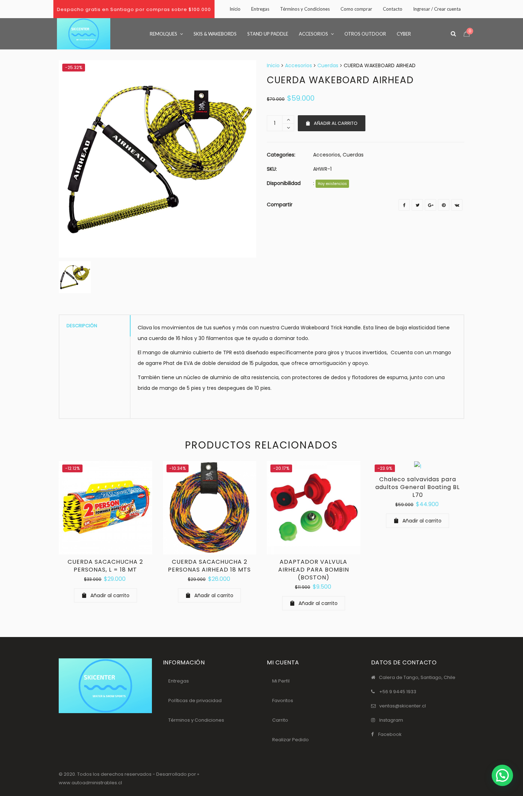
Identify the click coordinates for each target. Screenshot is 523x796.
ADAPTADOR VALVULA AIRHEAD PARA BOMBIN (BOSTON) (313, 570)
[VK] (457, 205)
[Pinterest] (443, 205)
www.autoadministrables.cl (90, 782)
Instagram (391, 720)
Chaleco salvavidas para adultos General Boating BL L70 (417, 487)
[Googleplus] (430, 205)
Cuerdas (327, 65)
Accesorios (298, 65)
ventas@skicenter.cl (402, 705)
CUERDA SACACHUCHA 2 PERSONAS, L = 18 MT (105, 566)
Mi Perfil (281, 681)
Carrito (280, 720)
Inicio (273, 65)
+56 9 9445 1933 (397, 691)
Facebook (390, 734)
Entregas (178, 681)
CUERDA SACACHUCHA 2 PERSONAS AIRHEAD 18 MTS (209, 566)
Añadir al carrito (336, 123)
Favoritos (282, 700)
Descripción (82, 325)
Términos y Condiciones (196, 720)
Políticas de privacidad (195, 700)
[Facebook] (404, 205)
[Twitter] (417, 205)
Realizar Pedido (290, 739)
